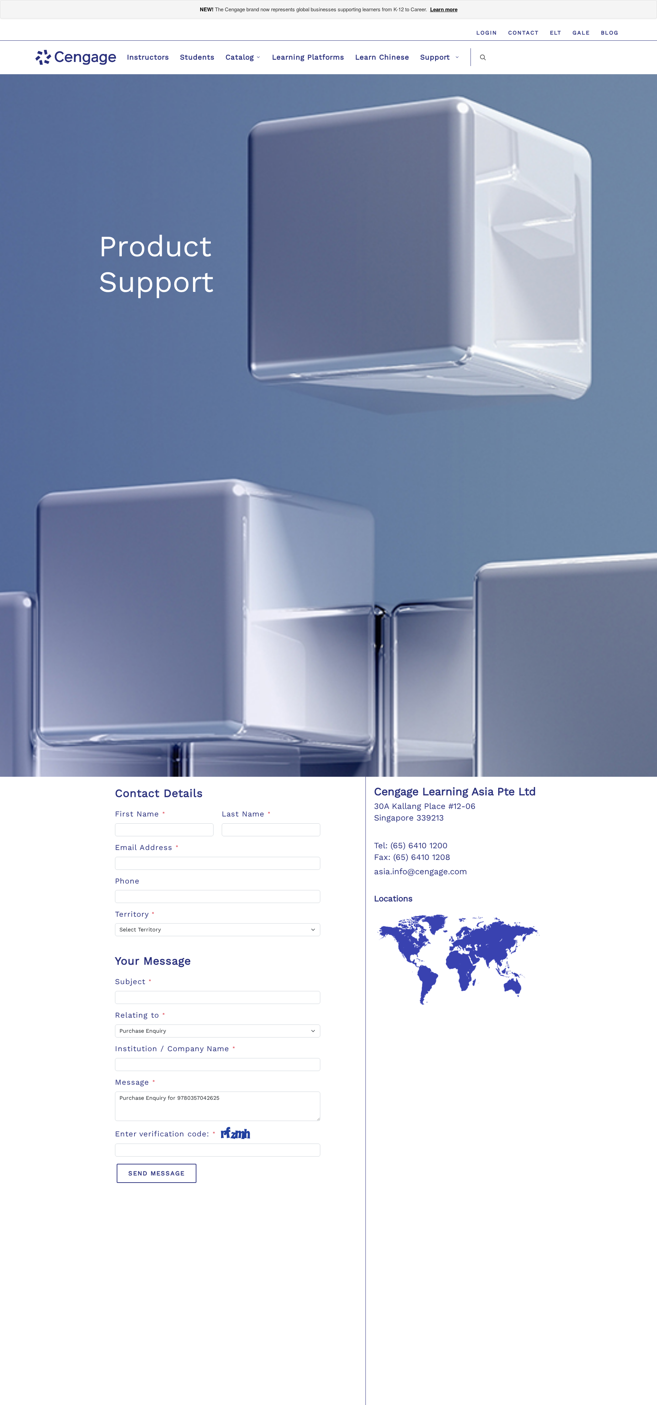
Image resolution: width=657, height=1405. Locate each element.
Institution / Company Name (175, 1048)
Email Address (147, 847)
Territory (135, 914)
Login (486, 32)
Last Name (246, 814)
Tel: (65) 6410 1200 (411, 845)
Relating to (140, 1015)
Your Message (153, 960)
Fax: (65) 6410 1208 (412, 857)
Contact (523, 32)
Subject (133, 981)
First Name (140, 814)
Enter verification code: (165, 1134)
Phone (127, 881)
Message (135, 1082)
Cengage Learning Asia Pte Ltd (455, 791)
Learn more (444, 9)
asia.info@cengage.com (420, 871)
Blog (610, 32)
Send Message (156, 1173)
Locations (393, 898)
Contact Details (159, 793)
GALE (581, 32)
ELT (556, 32)
